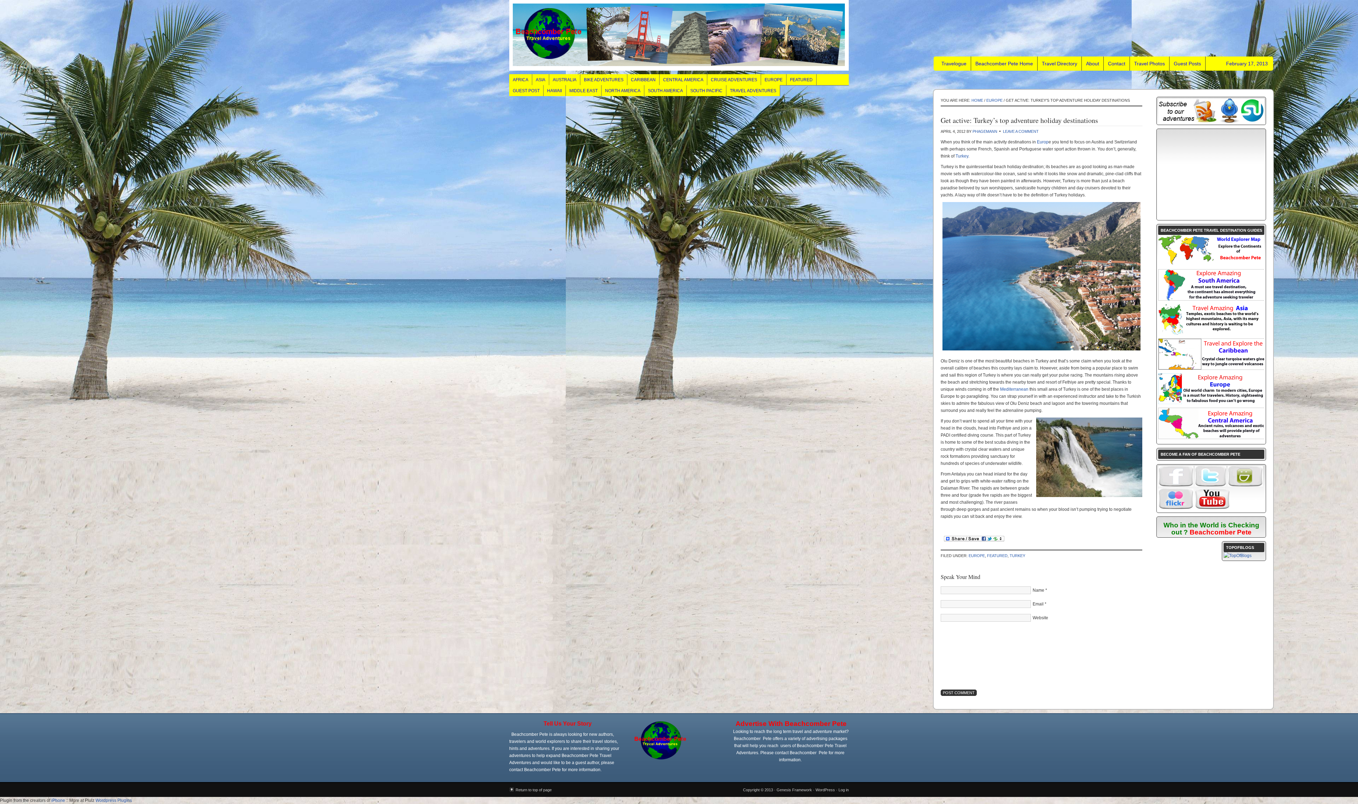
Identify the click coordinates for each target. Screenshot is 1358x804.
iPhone (58, 800)
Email (1038, 604)
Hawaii (554, 90)
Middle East (583, 90)
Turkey (962, 156)
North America (622, 90)
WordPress (825, 790)
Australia (564, 79)
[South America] (1212, 298)
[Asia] (1211, 333)
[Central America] (1212, 437)
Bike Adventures (603, 79)
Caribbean (643, 79)
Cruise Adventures (734, 79)
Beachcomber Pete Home (1004, 63)
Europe (774, 79)
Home (977, 100)
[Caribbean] (1212, 368)
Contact (1116, 63)
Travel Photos (1149, 63)
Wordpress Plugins (113, 800)
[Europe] (1211, 402)
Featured (801, 79)
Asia (540, 79)
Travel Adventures (753, 90)
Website (1040, 617)
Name (1038, 590)
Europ (1043, 142)
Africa (520, 79)
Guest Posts (1187, 63)
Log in (843, 790)
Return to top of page (534, 790)
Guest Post (526, 90)
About (1092, 63)
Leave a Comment (1021, 131)
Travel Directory (1059, 63)
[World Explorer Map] (1211, 264)
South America (665, 90)
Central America (683, 79)
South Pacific (706, 90)
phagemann (985, 131)
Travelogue (679, 35)
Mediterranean (1014, 389)
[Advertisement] (1211, 174)
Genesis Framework (794, 790)
